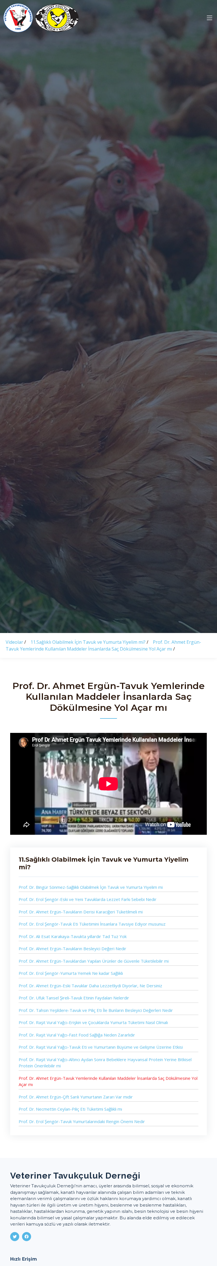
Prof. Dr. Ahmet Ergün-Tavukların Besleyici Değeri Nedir (72, 948)
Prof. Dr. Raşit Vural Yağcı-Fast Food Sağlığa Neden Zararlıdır (77, 1035)
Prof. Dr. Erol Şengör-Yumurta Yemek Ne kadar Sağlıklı (71, 973)
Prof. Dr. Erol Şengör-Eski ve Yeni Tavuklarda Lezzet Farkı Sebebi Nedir (88, 899)
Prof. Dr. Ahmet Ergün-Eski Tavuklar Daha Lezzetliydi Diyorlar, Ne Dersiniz (90, 985)
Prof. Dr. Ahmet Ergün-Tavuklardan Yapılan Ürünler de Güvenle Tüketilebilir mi (94, 961)
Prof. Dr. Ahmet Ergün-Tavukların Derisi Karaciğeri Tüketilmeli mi (81, 912)
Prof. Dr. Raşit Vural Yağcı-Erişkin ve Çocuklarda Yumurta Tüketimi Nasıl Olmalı (93, 1022)
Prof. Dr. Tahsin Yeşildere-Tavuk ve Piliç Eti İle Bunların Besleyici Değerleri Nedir (96, 1010)
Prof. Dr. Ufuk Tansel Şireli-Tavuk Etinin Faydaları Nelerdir (74, 998)
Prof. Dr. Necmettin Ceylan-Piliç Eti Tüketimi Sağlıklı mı (70, 1109)
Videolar (15, 642)
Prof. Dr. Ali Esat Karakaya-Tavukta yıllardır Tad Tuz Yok (73, 936)
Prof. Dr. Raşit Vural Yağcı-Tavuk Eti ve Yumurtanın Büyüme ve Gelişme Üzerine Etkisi (101, 1047)
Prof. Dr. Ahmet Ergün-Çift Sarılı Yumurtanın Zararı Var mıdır (76, 1097)
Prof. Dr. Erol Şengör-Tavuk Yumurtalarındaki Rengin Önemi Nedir (82, 1121)
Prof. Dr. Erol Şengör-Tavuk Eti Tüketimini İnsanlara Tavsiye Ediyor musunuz (92, 924)
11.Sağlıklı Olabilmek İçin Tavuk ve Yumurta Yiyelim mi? (89, 642)
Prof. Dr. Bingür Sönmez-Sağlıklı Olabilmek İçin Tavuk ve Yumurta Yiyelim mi (91, 887)
